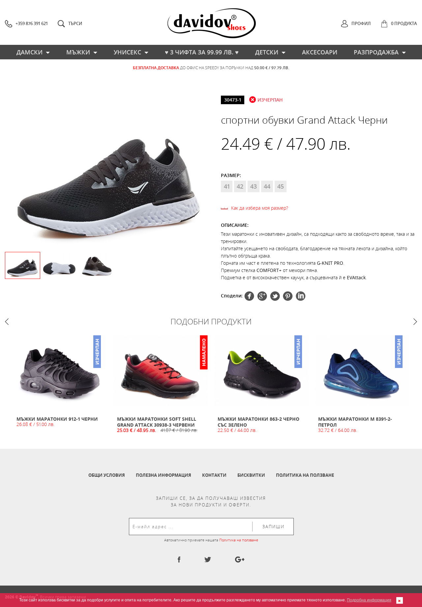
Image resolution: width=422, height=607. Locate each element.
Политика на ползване (305, 475)
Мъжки (78, 52)
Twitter (262, 296)
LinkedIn (301, 296)
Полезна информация (163, 475)
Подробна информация (369, 599)
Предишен (7, 322)
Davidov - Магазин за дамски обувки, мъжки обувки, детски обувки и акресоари (211, 23)
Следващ (415, 322)
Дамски (29, 52)
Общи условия (106, 475)
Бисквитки (251, 475)
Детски (266, 52)
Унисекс (127, 52)
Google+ (288, 296)
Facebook (249, 296)
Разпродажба (376, 52)
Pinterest (275, 296)
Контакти (214, 475)
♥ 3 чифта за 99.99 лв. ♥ (202, 52)
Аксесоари (319, 52)
